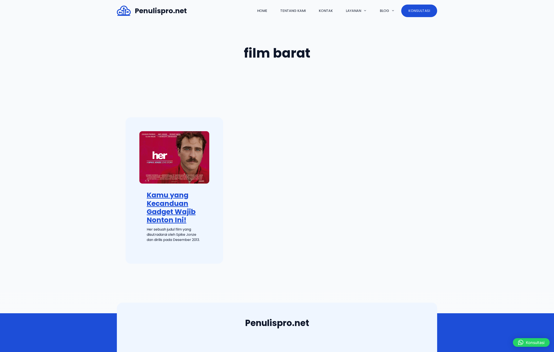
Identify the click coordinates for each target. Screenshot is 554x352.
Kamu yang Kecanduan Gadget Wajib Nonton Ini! (171, 207)
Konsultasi (419, 10)
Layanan (353, 10)
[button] (531, 342)
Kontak (326, 10)
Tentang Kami (293, 10)
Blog (384, 10)
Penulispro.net (161, 11)
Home (262, 10)
